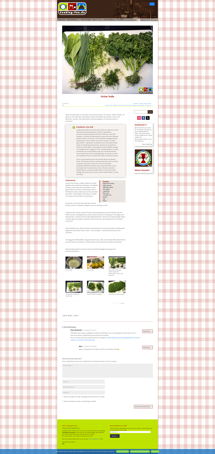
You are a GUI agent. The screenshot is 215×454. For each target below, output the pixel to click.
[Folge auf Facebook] (143, 118)
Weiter (123, 303)
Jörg (80, 346)
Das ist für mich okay (122, 451)
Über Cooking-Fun (109, 19)
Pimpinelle (134, 105)
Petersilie (129, 105)
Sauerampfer (141, 105)
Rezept (141, 103)
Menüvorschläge (86, 19)
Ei (111, 105)
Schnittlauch (148, 105)
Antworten (146, 331)
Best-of (95, 19)
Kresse (124, 105)
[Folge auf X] (148, 118)
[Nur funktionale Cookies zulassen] (213, 451)
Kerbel (119, 105)
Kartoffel (115, 105)
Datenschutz (155, 451)
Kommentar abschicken (142, 407)
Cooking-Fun (61, 19)
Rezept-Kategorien (72, 19)
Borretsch (108, 105)
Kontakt (120, 19)
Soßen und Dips (147, 103)
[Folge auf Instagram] (139, 118)
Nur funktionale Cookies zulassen (140, 451)
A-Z (100, 19)
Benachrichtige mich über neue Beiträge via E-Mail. (80, 401)
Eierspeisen (135, 103)
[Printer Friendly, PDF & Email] (70, 315)
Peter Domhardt (76, 330)
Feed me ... (115, 436)
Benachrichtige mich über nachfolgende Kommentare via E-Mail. (84, 397)
